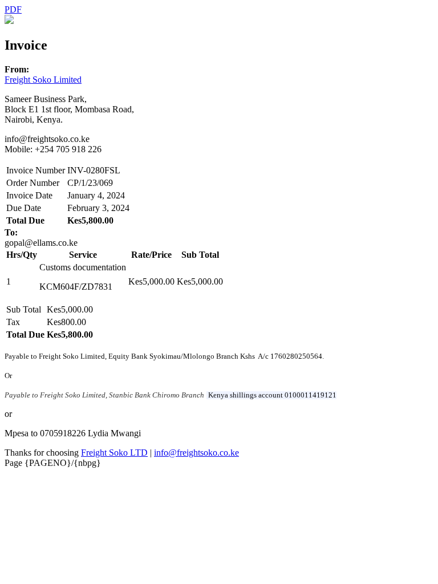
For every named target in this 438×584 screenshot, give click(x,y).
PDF (13, 9)
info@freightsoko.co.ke (196, 452)
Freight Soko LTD (114, 452)
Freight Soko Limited (43, 79)
